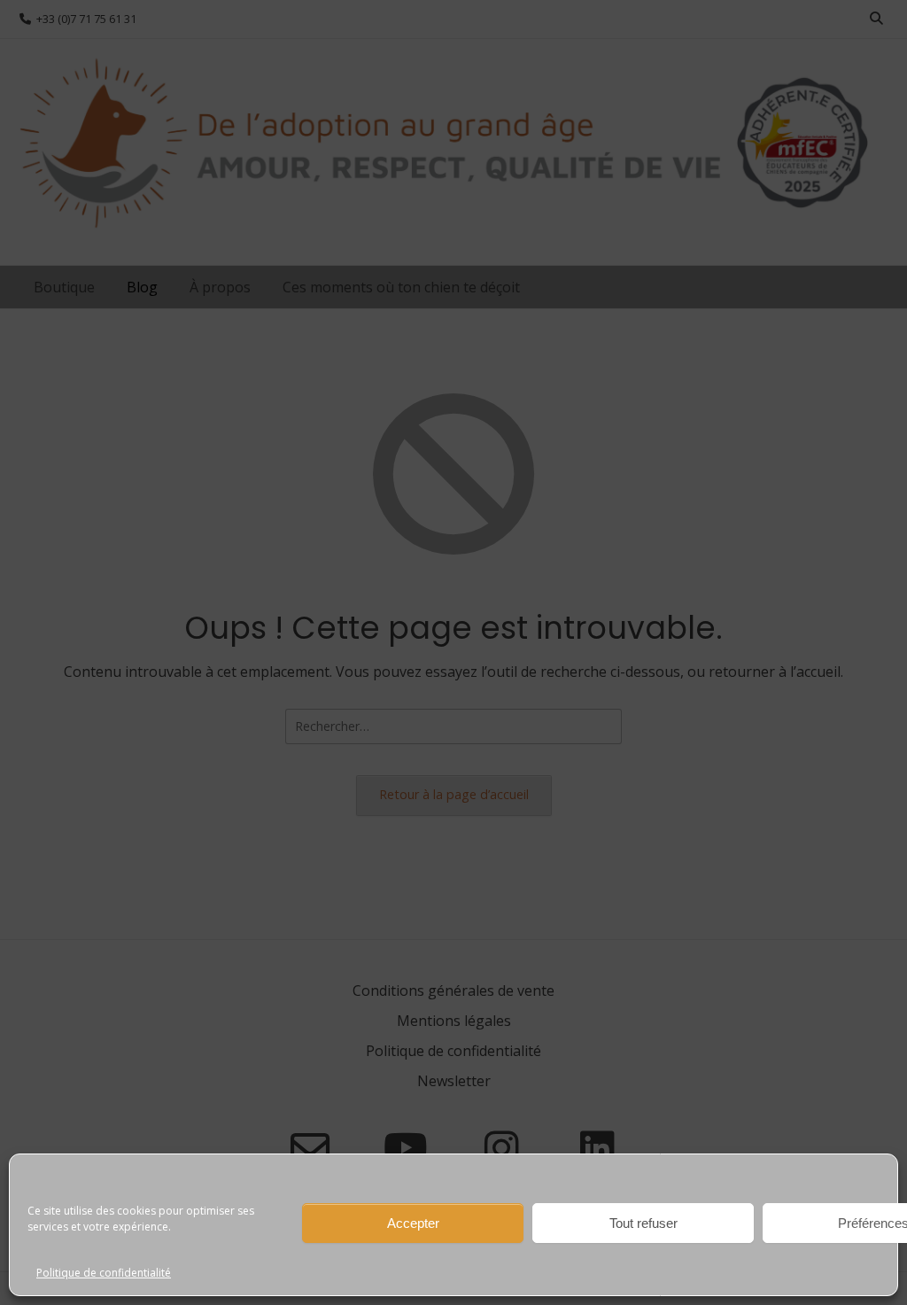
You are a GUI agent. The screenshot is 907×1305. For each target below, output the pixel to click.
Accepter (413, 1223)
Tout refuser (643, 1223)
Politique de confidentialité (103, 1272)
